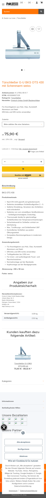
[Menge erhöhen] (41, 161)
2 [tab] (24, 70)
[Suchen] (41, 11)
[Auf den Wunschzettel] (39, 29)
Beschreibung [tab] (8, 186)
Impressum (13, 491)
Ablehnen (24, 456)
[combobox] (23, 124)
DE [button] (21, 3)
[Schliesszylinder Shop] (12, 4)
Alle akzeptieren (23, 442)
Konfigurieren (23, 449)
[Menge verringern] (4, 161)
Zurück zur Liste (9, 18)
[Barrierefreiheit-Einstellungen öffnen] (4, 427)
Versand (21, 139)
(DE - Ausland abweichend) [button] (28, 149)
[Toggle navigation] (3, 3)
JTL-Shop (23, 495)
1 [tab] (22, 70)
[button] (37, 2)
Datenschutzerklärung (28, 491)
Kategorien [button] (7, 381)
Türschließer (16, 98)
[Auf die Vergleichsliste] (32, 29)
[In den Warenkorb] (23, 169)
